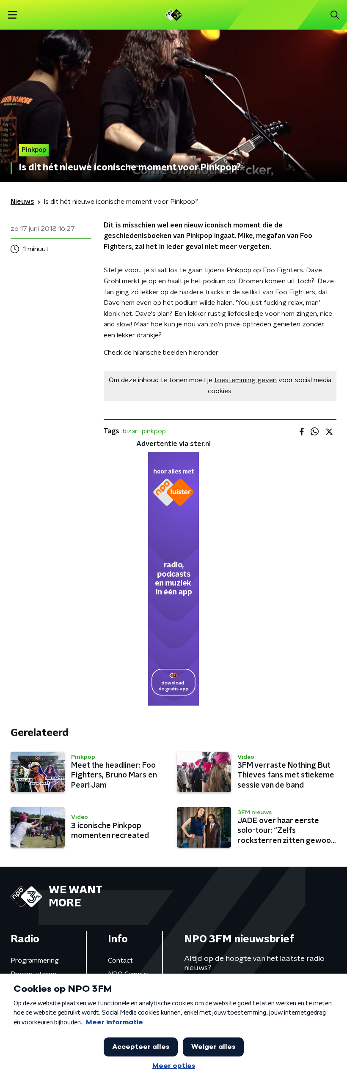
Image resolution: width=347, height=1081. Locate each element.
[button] (12, 15)
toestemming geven (245, 380)
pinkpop (154, 431)
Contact (120, 960)
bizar (130, 431)
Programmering (35, 960)
